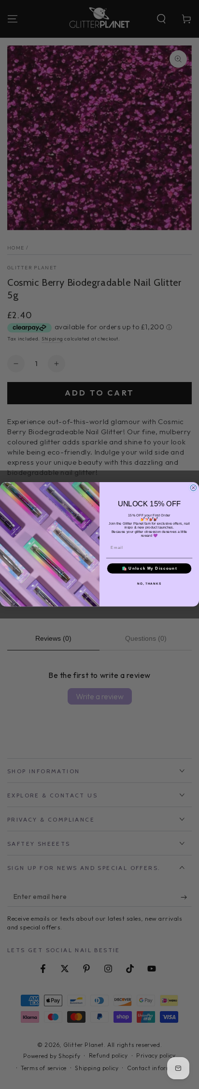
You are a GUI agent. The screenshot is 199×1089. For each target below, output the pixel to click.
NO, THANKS (149, 584)
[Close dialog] (193, 488)
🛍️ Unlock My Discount (149, 568)
